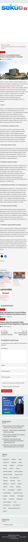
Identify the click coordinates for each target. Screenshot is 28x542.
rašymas (5, 486)
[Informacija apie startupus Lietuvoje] (6, 291)
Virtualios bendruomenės (14, 508)
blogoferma (6, 462)
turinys (14, 502)
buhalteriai (13, 462)
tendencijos (11, 499)
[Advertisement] (14, 28)
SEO (4, 489)
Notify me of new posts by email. (11, 386)
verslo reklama (6, 505)
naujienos (5, 480)
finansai (5, 468)
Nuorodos (12, 480)
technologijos (20, 496)
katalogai (5, 477)
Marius (10, 59)
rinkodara (18, 486)
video (4, 508)
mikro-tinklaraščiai (14, 477)
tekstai (4, 499)
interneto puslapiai (7, 471)
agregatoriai (6, 459)
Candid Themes (14, 538)
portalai (19, 483)
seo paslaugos (11, 489)
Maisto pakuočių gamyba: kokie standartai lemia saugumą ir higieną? (14, 323)
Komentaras (4, 348)
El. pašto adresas (5, 371)
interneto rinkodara (7, 474)
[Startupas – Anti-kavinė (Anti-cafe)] (19, 275)
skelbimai (19, 489)
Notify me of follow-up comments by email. (13, 383)
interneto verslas (18, 474)
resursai (11, 486)
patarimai (13, 483)
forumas (11, 468)
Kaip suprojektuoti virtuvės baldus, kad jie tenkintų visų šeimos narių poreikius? (13, 314)
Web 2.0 (5, 511)
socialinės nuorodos (18, 493)
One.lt (19, 480)
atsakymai (13, 459)
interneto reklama (18, 471)
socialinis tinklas (7, 493)
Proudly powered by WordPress (9, 536)
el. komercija (20, 465)
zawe (10, 326)
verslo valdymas (16, 505)
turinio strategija (7, 502)
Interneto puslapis (5, 377)
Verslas (2, 52)
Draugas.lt (12, 465)
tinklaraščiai (19, 499)
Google (17, 468)
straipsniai (12, 496)
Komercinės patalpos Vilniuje (7, 85)
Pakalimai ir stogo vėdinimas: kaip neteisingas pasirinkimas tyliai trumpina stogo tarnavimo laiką (13, 440)
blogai (20, 459)
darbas (20, 462)
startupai (5, 496)
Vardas (3, 365)
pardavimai (5, 483)
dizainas (5, 465)
